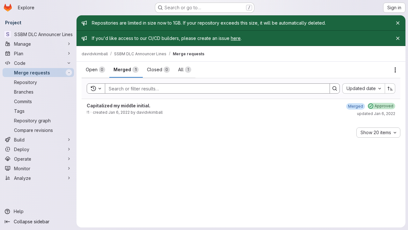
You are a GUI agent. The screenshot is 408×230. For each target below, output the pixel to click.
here (236, 38)
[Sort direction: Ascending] (390, 88)
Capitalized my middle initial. (118, 105)
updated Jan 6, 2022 (376, 113)
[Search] (335, 88)
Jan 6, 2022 (119, 112)
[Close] (398, 23)
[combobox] (363, 88)
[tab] (95, 70)
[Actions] (395, 70)
